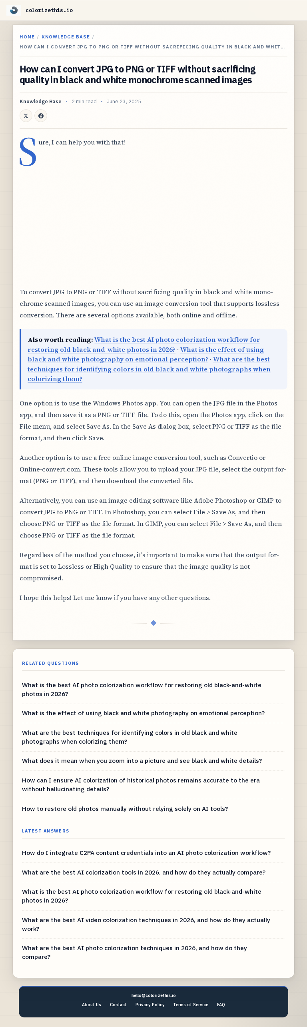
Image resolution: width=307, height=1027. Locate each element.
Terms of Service (190, 1004)
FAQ (221, 1004)
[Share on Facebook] (40, 115)
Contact (118, 1004)
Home (27, 37)
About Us (91, 1004)
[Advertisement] (153, 222)
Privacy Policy (150, 1004)
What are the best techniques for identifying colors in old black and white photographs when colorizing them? (149, 369)
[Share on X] (26, 115)
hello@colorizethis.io (154, 995)
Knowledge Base (66, 37)
